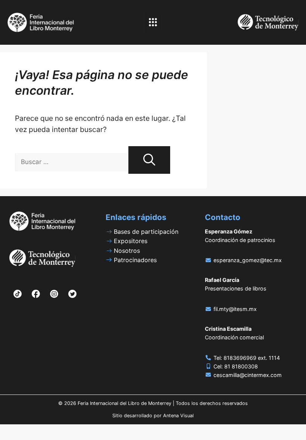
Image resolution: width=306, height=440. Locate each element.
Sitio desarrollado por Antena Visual (153, 415)
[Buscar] (149, 160)
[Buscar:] (71, 161)
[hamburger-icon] (153, 22)
